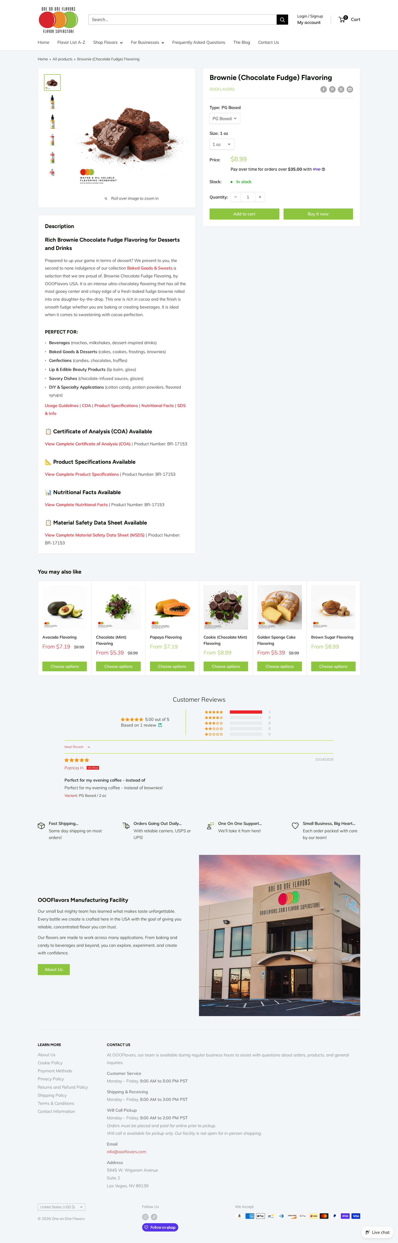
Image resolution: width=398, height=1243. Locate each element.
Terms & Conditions (56, 1103)
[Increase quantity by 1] (260, 197)
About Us (54, 969)
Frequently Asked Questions (198, 42)
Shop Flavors (105, 42)
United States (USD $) (57, 1207)
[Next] (360, 628)
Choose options (65, 666)
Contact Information (56, 1111)
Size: (219, 133)
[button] (214, 712)
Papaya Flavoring (166, 637)
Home (43, 42)
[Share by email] (350, 89)
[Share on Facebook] (323, 89)
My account (309, 22)
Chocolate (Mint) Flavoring (111, 640)
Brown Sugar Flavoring (332, 637)
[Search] (282, 20)
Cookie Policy (50, 1062)
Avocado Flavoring (59, 637)
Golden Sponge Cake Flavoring (276, 640)
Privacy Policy (51, 1079)
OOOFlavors (222, 89)
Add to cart (244, 214)
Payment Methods (55, 1070)
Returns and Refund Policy (63, 1087)
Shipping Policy (52, 1095)
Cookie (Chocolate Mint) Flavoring (225, 640)
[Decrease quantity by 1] (235, 197)
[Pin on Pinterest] (332, 89)
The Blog (241, 42)
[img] (76, 760)
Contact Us (268, 42)
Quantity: (219, 196)
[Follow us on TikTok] (154, 1216)
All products (63, 59)
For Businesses (145, 42)
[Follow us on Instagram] (145, 1216)
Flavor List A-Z (71, 42)
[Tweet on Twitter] (341, 89)
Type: (225, 107)
